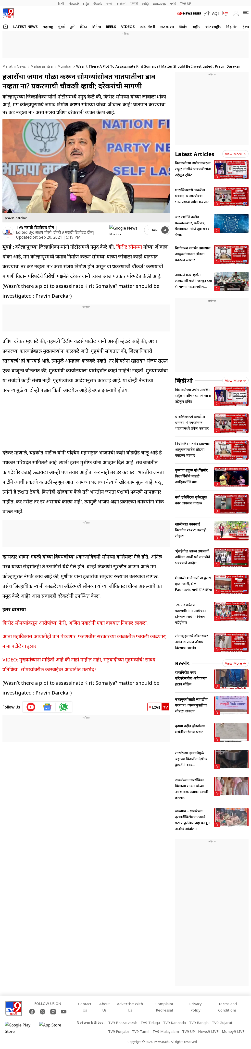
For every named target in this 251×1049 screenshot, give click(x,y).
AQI (215, 13)
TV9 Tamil (140, 1031)
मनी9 (173, 3)
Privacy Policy (195, 1006)
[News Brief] (189, 13)
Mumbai (64, 66)
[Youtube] (63, 1011)
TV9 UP (188, 1031)
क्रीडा (83, 26)
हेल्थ (245, 26)
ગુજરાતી (121, 3)
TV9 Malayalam (165, 1031)
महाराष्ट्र (48, 26)
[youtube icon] (31, 707)
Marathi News (14, 66)
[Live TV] (224, 13)
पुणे (72, 26)
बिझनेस (232, 26)
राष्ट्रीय (196, 26)
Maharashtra (41, 66)
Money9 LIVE (233, 1031)
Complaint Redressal (164, 1006)
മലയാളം (159, 3)
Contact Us (84, 1006)
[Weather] (208, 13)
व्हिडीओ (184, 380)
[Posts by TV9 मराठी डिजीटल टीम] (7, 232)
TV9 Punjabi (118, 1031)
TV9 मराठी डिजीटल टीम (35, 227)
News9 (74, 3)
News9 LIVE (208, 1031)
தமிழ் (145, 3)
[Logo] (8, 13)
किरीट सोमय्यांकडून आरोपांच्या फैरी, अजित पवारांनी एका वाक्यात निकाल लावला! (75, 623)
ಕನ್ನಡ (86, 3)
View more (233, 154)
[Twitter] (42, 1011)
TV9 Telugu (150, 1022)
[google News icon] (47, 707)
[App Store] (54, 1028)
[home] (5, 26)
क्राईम (183, 26)
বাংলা (109, 3)
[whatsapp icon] (64, 707)
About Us (104, 1006)
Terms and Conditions (227, 1006)
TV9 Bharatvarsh (122, 1022)
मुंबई (61, 26)
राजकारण (167, 26)
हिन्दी (61, 3)
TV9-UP (185, 3)
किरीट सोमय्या (129, 247)
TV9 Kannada (174, 1022)
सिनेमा (96, 26)
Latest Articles (194, 154)
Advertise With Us (130, 1006)
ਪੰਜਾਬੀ (134, 3)
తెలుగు (97, 3)
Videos (128, 26)
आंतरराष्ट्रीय (213, 26)
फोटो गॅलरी (147, 26)
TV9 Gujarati (222, 1022)
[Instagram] (53, 1011)
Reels (111, 26)
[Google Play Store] (19, 1028)
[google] (125, 230)
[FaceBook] (32, 1011)
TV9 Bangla (199, 1022)
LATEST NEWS (25, 26)
